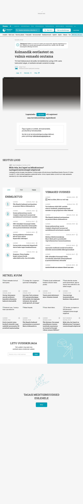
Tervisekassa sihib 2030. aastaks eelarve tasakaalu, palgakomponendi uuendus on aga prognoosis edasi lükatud (59, 208)
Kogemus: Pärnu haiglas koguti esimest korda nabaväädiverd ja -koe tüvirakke (24, 256)
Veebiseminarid (46, 35)
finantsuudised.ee (49, 26)
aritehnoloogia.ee (60, 26)
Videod (65, 35)
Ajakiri (60, 35)
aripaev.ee (16, 26)
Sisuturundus (17, 165)
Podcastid (28, 35)
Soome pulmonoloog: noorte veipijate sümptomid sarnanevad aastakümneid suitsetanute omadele (25, 215)
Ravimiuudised (19, 35)
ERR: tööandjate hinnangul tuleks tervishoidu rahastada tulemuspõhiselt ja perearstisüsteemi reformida (25, 226)
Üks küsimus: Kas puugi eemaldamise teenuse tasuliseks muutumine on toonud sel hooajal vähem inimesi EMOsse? (51, 326)
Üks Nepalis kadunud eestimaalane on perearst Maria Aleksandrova (31, 324)
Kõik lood (11, 35)
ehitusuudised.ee (39, 26)
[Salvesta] (37, 202)
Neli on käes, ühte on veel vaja (58, 199)
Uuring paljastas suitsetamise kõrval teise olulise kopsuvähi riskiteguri (23, 236)
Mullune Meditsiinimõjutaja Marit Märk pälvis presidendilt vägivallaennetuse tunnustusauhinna (58, 239)
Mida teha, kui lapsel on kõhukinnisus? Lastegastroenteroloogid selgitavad (26, 168)
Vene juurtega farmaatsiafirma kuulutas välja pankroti (71, 297)
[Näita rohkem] (75, 26)
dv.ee (32, 26)
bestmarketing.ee (25, 26)
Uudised (15, 202)
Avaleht (5, 35)
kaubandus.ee (69, 26)
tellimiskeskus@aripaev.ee (41, 136)
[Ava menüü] (10, 26)
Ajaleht (54, 35)
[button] (20, 354)
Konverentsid (37, 35)
